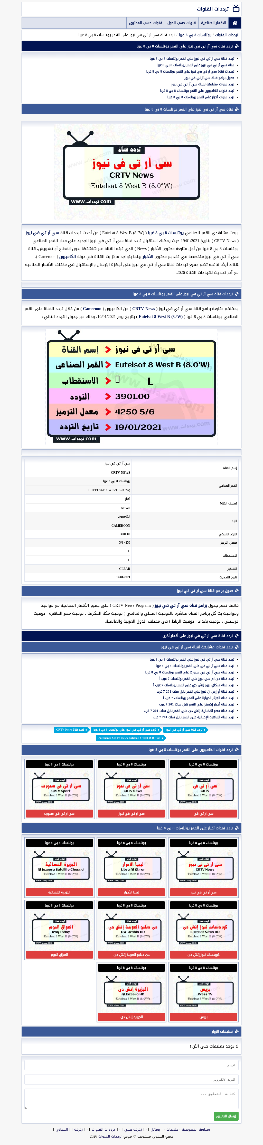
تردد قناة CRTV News (70, 729)
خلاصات (172, 1129)
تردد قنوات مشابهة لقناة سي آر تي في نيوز (202, 84)
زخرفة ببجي (133, 1129)
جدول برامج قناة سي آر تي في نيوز (209, 78)
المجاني (62, 1129)
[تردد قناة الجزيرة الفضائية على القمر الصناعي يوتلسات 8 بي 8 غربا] (61, 887)
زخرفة (78, 1129)
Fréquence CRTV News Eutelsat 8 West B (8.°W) (129, 738)
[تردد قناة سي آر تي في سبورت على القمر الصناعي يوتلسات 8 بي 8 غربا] (61, 808)
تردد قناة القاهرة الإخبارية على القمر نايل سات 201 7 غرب (193, 717)
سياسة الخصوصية (196, 1129)
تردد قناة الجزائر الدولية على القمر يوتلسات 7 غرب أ (198, 698)
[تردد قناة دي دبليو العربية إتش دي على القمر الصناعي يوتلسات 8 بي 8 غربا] (133, 949)
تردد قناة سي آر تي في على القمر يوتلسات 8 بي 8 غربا (195, 666)
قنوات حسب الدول (181, 22)
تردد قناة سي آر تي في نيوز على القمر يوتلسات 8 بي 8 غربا (192, 58)
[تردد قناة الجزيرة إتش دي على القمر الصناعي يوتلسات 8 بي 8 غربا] (133, 1011)
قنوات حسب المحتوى (145, 22)
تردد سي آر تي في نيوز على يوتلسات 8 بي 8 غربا (124, 729)
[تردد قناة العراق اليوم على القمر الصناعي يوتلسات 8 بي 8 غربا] (61, 949)
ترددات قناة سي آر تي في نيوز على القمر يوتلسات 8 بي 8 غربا (190, 71)
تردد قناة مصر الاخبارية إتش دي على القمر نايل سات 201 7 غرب (189, 711)
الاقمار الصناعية (213, 22)
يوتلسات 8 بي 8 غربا (195, 35)
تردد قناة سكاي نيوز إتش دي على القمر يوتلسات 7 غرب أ (193, 685)
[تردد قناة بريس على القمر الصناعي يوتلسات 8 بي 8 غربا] (205, 1011)
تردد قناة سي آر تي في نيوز (184, 729)
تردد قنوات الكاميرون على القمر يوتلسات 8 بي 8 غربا (197, 90)
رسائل (155, 1129)
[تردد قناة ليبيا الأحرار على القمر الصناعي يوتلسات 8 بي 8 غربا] (133, 887)
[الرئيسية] (234, 22)
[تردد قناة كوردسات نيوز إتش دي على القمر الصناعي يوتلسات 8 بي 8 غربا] (205, 949)
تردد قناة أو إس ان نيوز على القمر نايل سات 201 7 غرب (195, 691)
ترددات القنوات (213, 9)
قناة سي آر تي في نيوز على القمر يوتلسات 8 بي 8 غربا (195, 65)
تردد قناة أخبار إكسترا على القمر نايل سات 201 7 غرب (196, 704)
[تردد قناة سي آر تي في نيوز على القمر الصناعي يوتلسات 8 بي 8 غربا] (133, 808)
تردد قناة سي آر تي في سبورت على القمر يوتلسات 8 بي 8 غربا (189, 672)
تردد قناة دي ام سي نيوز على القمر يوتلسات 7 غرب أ (196, 678)
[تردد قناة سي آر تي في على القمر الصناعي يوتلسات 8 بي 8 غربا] (205, 808)
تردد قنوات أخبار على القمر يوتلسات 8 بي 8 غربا (200, 97)
